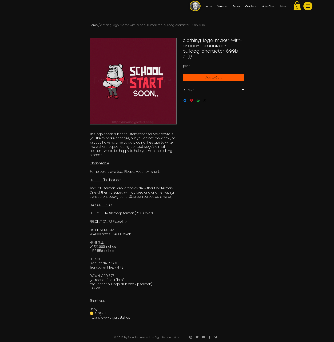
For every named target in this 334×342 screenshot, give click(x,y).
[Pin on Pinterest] (191, 100)
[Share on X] (205, 100)
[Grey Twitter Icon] (216, 337)
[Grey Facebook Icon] (209, 337)
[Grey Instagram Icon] (191, 337)
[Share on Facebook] (185, 100)
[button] (297, 5)
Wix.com (178, 337)
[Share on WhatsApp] (198, 100)
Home (94, 25)
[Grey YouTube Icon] (203, 337)
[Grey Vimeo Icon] (197, 337)
